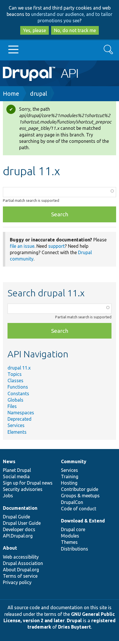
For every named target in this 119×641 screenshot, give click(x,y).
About (10, 548)
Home (11, 93)
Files (12, 406)
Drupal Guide (16, 516)
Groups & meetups (80, 495)
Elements (17, 432)
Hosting (69, 482)
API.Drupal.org (18, 535)
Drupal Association (23, 563)
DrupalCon (72, 502)
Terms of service (20, 576)
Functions (18, 386)
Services (16, 425)
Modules (70, 535)
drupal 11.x (19, 367)
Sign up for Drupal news (28, 482)
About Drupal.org (21, 569)
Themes (69, 542)
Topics (15, 374)
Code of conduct (78, 508)
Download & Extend (83, 520)
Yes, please (34, 30)
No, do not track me (75, 30)
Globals (15, 399)
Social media (16, 476)
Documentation (20, 508)
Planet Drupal (17, 470)
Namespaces (21, 412)
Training (69, 476)
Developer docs (19, 529)
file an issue (22, 246)
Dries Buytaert (74, 626)
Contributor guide (79, 489)
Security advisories (22, 489)
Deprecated (19, 419)
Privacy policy (17, 582)
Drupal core (73, 529)
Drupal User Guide (22, 523)
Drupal (74, 620)
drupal (38, 93)
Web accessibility (21, 556)
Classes (15, 380)
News (9, 461)
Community (73, 461)
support (56, 246)
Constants (18, 393)
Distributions (74, 548)
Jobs (8, 495)
